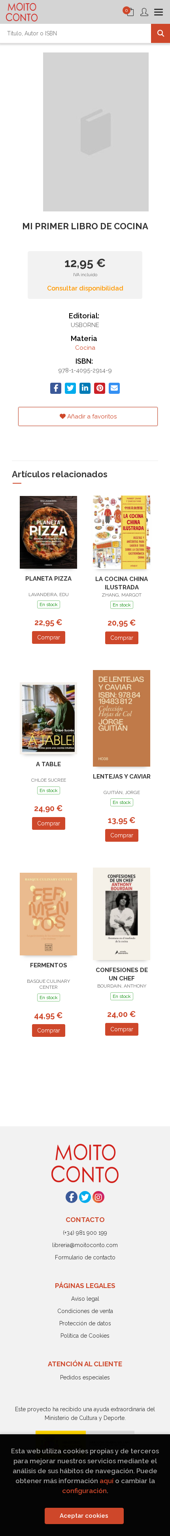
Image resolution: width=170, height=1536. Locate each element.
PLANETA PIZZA (48, 578)
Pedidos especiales (85, 1377)
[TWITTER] (85, 1197)
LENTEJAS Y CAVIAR (122, 776)
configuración (84, 1491)
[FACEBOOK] (71, 1197)
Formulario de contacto (85, 1257)
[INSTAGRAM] (98, 1197)
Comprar (48, 637)
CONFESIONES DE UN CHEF (122, 974)
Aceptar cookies (84, 1515)
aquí (106, 1481)
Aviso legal (85, 1299)
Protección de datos (85, 1323)
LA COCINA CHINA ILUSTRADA (121, 583)
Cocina (85, 347)
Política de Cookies (85, 1336)
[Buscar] (160, 33)
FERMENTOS (48, 965)
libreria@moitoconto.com (85, 1245)
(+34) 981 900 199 (85, 1233)
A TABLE (48, 764)
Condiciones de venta (85, 1311)
